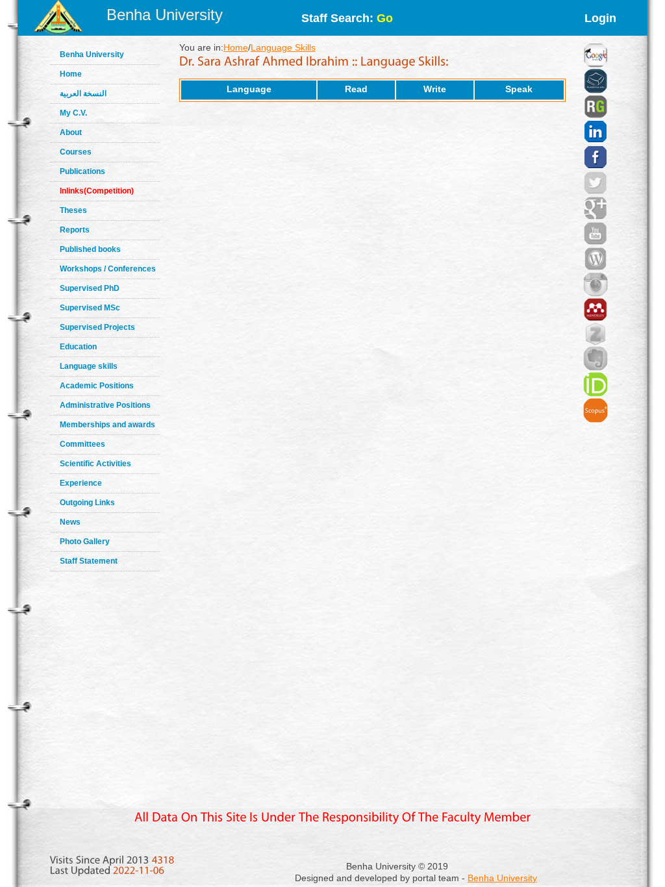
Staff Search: (347, 18)
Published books (90, 249)
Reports (75, 229)
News (70, 522)
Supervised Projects (97, 327)
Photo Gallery (85, 541)
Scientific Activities (95, 463)
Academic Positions (97, 385)
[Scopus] (596, 394)
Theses (73, 210)
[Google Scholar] (596, 39)
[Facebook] (596, 141)
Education (78, 346)
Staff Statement (89, 561)
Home (71, 74)
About (71, 132)
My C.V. (73, 113)
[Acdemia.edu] (596, 65)
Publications (82, 171)
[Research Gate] (596, 91)
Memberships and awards (107, 424)
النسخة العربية (83, 93)
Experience (81, 483)
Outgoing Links (87, 502)
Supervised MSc (90, 307)
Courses (76, 151)
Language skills (89, 366)
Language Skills (283, 47)
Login (600, 18)
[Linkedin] (596, 115)
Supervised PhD (89, 288)
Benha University (165, 14)
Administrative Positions (105, 405)
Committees (82, 444)
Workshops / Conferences (108, 268)
